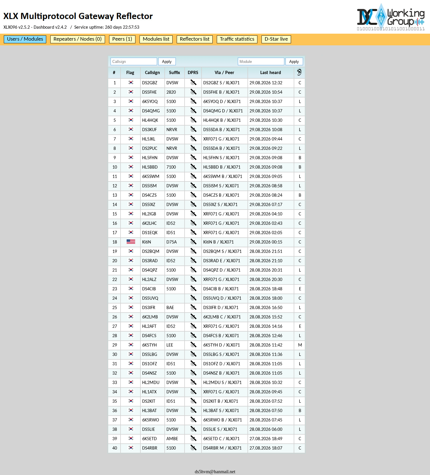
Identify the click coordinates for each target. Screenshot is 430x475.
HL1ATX (149, 392)
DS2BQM (150, 251)
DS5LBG (149, 354)
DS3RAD (150, 261)
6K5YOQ (150, 102)
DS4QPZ (149, 270)
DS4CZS (149, 195)
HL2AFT (149, 326)
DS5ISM (149, 186)
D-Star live (276, 39)
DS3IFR (148, 308)
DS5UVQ (150, 298)
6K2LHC (149, 223)
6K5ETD (149, 439)
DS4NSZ (149, 373)
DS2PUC (149, 148)
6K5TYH (149, 345)
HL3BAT (149, 411)
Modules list (156, 39)
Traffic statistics (237, 39)
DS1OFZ (149, 364)
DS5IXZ (148, 205)
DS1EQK (149, 233)
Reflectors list (194, 39)
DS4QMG (151, 111)
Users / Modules (25, 39)
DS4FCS (149, 336)
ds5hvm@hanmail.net (215, 471)
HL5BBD (150, 167)
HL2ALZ (149, 279)
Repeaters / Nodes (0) (78, 39)
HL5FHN (149, 158)
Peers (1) (122, 39)
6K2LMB (150, 317)
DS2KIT (148, 401)
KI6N (146, 242)
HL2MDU (150, 382)
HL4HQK (150, 120)
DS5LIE (148, 429)
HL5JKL (148, 139)
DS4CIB (149, 289)
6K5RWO (150, 420)
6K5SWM (150, 176)
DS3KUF (149, 130)
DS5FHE (149, 92)
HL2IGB (149, 214)
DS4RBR (149, 448)
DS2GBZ (149, 83)
